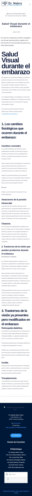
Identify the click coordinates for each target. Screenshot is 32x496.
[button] (30, 4)
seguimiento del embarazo (10, 114)
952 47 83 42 (17, 423)
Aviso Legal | (19, 491)
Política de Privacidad (9, 491)
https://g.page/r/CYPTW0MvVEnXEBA (16, 427)
